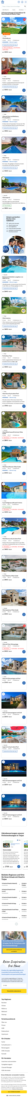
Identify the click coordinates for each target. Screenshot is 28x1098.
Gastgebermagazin (6, 1064)
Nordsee (3, 1002)
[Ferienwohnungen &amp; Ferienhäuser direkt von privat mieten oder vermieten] (2, 2)
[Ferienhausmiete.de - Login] (22, 2)
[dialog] (14, 1085)
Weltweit (4, 1011)
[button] (26, 2)
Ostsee (3, 1005)
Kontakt (3, 1054)
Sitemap (3, 1014)
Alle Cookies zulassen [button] (14, 1091)
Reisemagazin (5, 1048)
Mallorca (4, 1008)
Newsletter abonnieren (14, 991)
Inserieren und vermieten (8, 1061)
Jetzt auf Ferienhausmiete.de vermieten (14, 950)
